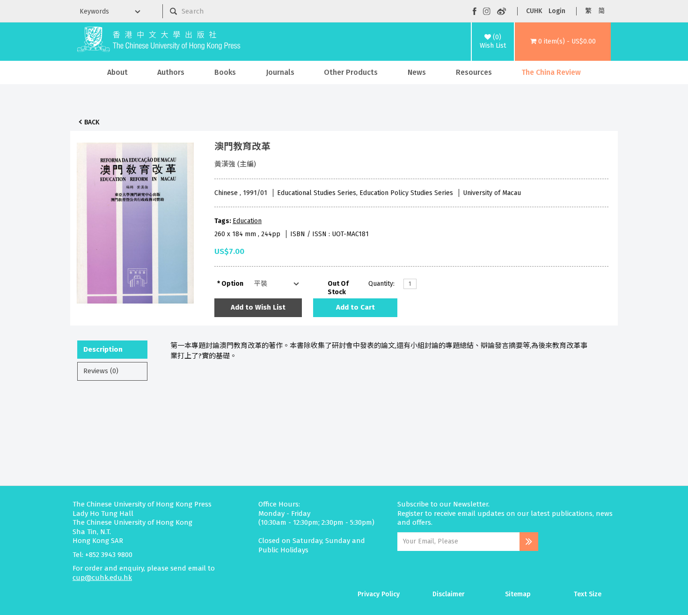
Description (103, 349)
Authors (170, 72)
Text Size (587, 594)
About (117, 72)
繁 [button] (588, 11)
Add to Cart (355, 307)
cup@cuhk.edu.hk (102, 577)
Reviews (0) (100, 371)
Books (225, 72)
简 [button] (601, 11)
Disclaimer (448, 594)
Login (557, 11)
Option (232, 284)
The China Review (551, 72)
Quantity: (381, 284)
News (417, 72)
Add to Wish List (258, 307)
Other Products (351, 72)
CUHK (534, 11)
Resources (474, 72)
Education (247, 221)
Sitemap (518, 594)
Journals (280, 72)
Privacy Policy (379, 594)
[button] (563, 41)
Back (91, 122)
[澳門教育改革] (135, 221)
